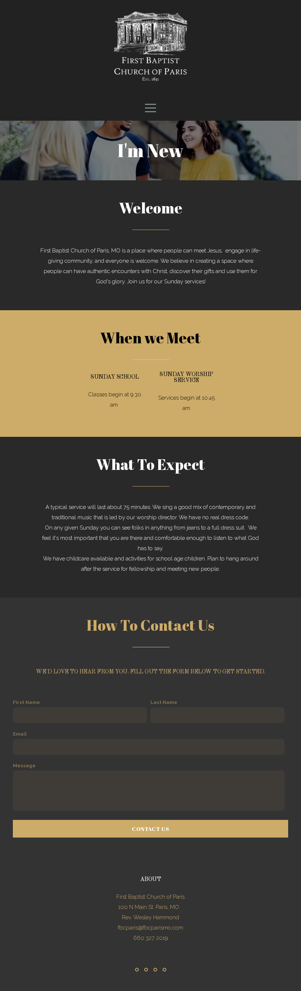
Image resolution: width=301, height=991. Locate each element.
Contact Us (150, 828)
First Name (26, 702)
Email (20, 734)
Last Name (163, 702)
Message (24, 765)
